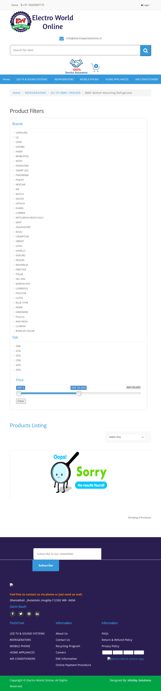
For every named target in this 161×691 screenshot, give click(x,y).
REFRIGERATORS (63, 79)
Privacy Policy (110, 646)
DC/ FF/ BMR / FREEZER (65, 93)
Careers (61, 652)
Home (15, 5)
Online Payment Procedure (73, 665)
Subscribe (45, 565)
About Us (62, 633)
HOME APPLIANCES (116, 79)
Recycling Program (68, 646)
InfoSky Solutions (139, 680)
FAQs (105, 633)
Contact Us (63, 640)
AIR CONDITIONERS (146, 79)
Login (146, 5)
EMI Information (66, 659)
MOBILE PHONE (89, 79)
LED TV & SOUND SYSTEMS (31, 79)
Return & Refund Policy (117, 640)
